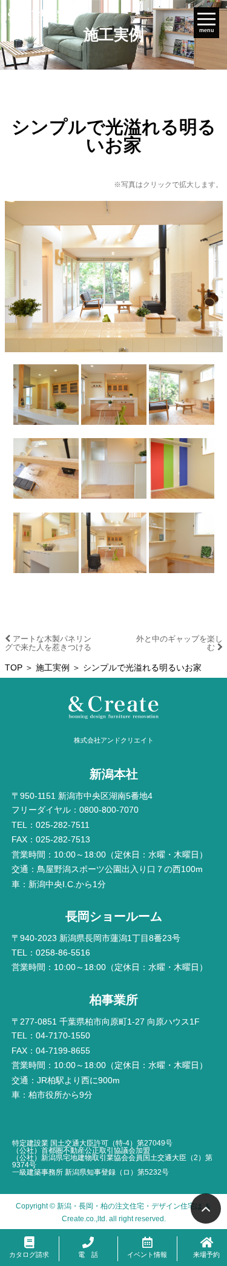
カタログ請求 (29, 1254)
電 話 (88, 1254)
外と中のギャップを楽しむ (179, 643)
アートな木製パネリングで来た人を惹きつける (48, 643)
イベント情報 (147, 1254)
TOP (13, 667)
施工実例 (53, 667)
